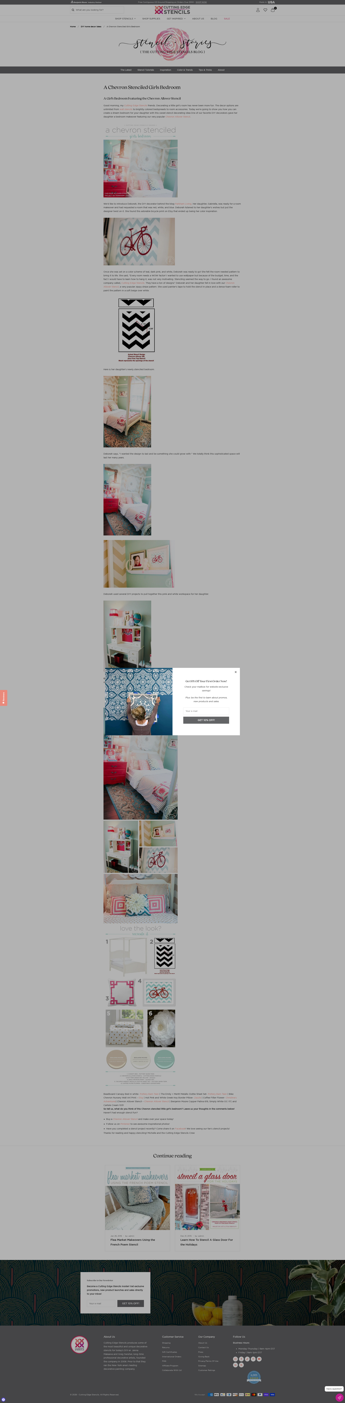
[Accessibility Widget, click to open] (3, 1400)
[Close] (236, 672)
